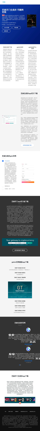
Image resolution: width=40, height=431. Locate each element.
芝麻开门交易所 (10, 411)
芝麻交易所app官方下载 (24, 411)
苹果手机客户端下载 (28, 344)
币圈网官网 (16, 411)
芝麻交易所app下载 (32, 411)
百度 (5, 411)
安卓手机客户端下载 (28, 360)
